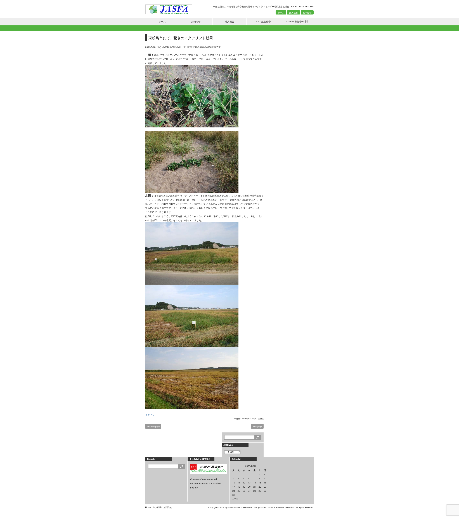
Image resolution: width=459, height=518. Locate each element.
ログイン (150, 415)
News (261, 418)
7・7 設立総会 (263, 21)
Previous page (153, 426)
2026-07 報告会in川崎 (297, 21)
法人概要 (293, 12)
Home (148, 507)
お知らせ (195, 21)
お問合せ (307, 12)
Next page (257, 426)
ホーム (281, 12)
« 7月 (235, 499)
